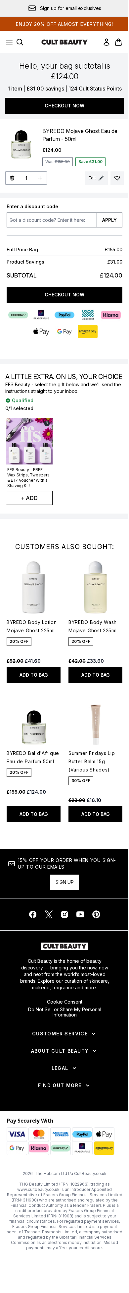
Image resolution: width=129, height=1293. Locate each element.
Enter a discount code (32, 206)
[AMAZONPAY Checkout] (87, 332)
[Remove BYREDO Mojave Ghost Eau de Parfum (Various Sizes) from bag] (12, 178)
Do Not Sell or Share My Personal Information (64, 1012)
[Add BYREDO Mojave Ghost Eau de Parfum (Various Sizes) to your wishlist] (117, 178)
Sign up (65, 882)
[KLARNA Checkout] (111, 315)
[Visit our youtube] (80, 914)
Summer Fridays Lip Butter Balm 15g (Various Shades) (91, 761)
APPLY (109, 220)
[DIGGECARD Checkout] (87, 315)
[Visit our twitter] (49, 914)
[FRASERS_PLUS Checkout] (41, 315)
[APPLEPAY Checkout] (41, 332)
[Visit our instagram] (64, 914)
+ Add (29, 498)
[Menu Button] (7, 42)
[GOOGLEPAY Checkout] (64, 332)
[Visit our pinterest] (96, 914)
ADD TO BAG (34, 675)
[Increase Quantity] (40, 178)
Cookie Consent (64, 1002)
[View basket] (118, 42)
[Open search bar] (20, 42)
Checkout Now (64, 105)
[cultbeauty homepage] (64, 42)
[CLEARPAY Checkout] (18, 315)
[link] (106, 42)
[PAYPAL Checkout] (64, 315)
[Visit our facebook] (33, 914)
